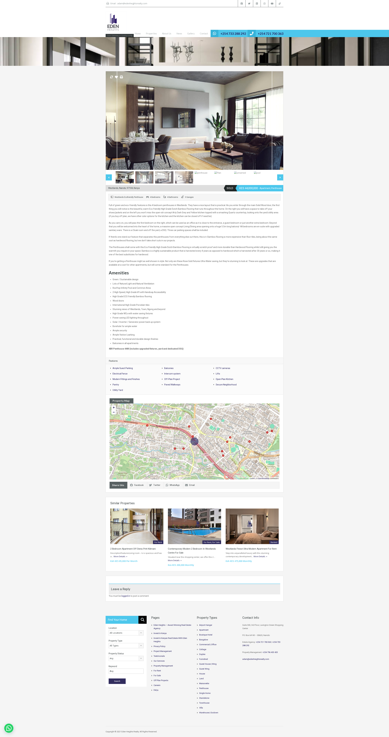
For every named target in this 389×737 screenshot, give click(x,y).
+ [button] (114, 407)
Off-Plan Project (172, 379)
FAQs (156, 690)
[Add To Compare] (111, 77)
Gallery (191, 33)
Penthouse (203, 688)
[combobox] (126, 632)
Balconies (169, 368)
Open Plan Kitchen (224, 379)
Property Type (115, 641)
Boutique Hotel (205, 635)
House (202, 674)
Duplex (202, 654)
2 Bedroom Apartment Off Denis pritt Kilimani (133, 548)
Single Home (204, 693)
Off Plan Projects (161, 680)
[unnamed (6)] (194, 120)
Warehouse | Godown (208, 712)
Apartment (203, 630)
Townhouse (204, 703)
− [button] (114, 412)
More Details (120, 556)
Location (113, 628)
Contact (204, 33)
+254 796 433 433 (270, 652)
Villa (201, 708)
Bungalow (203, 639)
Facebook (139, 485)
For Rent (157, 671)
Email (192, 485)
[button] (8, 728)
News (179, 33)
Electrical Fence (120, 373)
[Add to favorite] (116, 78)
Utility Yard (118, 390)
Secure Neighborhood (226, 384)
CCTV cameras (223, 368)
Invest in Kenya (160, 633)
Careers (157, 685)
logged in (125, 596)
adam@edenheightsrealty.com (132, 3)
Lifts (218, 373)
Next (277, 120)
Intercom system (172, 373)
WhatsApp (175, 485)
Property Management (163, 666)
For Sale (157, 675)
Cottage (202, 649)
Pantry (116, 384)
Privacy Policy (159, 646)
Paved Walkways (172, 384)
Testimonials (159, 656)
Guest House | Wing (208, 664)
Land (201, 678)
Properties (151, 33)
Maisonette (204, 683)
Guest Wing (204, 669)
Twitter (156, 485)
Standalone (204, 698)
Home (138, 33)
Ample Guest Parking (123, 368)
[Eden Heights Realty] (116, 23)
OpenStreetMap (263, 478)
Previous (111, 120)
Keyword (113, 666)
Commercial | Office (207, 644)
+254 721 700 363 (270, 33)
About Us (166, 33)
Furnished (203, 659)
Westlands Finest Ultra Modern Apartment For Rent (251, 548)
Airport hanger (205, 625)
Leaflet (252, 478)
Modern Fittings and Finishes (126, 379)
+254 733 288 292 (233, 33)
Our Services (159, 661)
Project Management (163, 651)
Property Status (116, 653)
